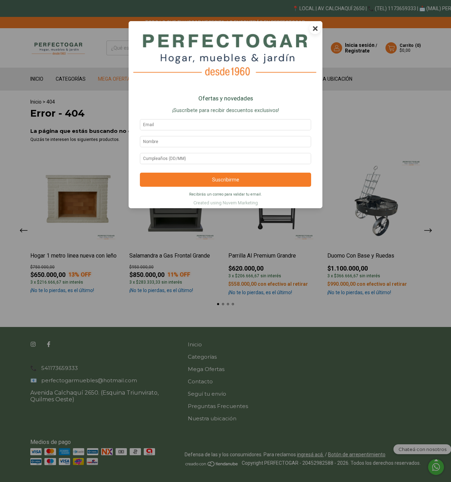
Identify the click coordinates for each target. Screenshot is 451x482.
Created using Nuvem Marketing (225, 202)
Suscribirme (225, 180)
